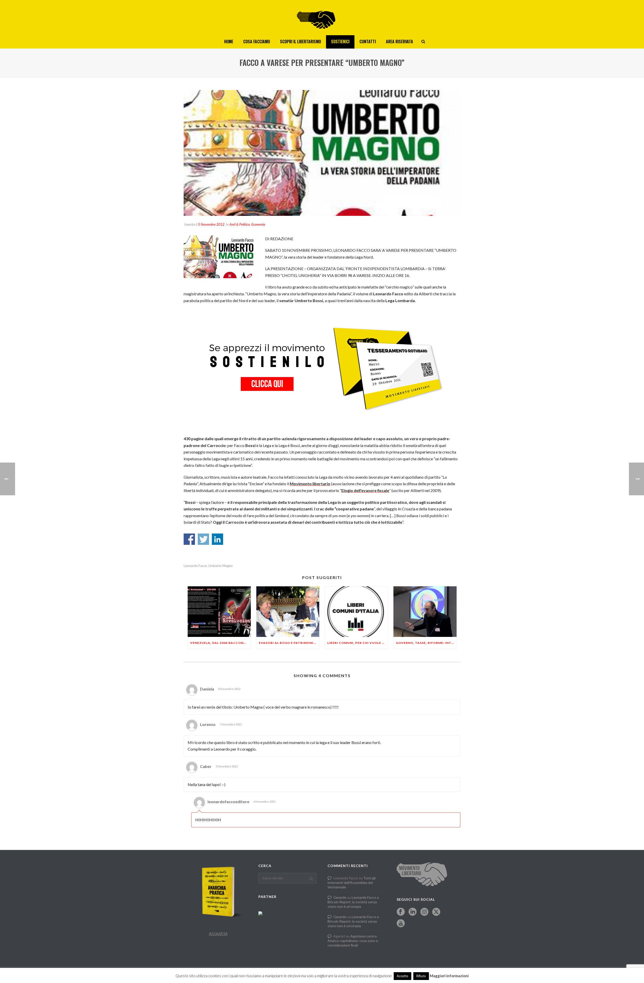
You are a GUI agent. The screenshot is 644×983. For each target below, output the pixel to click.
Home (228, 41)
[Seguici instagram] (424, 912)
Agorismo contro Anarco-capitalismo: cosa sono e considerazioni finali (353, 940)
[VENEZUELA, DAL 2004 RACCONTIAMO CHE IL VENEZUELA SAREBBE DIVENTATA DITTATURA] (219, 611)
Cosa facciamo (256, 41)
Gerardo (339, 897)
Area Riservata (399, 41)
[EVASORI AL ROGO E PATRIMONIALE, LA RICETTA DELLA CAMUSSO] (287, 611)
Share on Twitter (203, 539)
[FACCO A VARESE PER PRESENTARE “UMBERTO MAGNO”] (322, 153)
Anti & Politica (239, 224)
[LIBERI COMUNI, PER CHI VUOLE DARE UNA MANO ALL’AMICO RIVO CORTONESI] (356, 611)
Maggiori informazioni (449, 975)
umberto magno (220, 565)
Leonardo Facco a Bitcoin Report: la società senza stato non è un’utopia (353, 902)
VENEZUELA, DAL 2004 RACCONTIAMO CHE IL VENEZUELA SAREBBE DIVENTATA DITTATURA (220, 643)
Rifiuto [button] (421, 976)
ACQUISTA (218, 933)
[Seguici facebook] (401, 912)
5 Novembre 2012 (211, 224)
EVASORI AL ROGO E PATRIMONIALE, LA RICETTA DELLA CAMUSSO (289, 643)
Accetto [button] (402, 976)
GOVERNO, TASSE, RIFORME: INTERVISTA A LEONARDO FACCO (426, 643)
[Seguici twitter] (436, 912)
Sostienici (340, 41)
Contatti (367, 41)
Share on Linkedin (217, 539)
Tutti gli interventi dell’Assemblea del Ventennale (352, 882)
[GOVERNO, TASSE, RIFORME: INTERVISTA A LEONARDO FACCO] (425, 611)
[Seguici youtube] (401, 923)
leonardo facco (195, 565)
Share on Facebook (189, 539)
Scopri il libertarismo (300, 41)
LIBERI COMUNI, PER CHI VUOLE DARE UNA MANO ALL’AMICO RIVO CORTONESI (357, 643)
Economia (258, 224)
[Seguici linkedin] (413, 912)
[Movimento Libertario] (322, 17)
